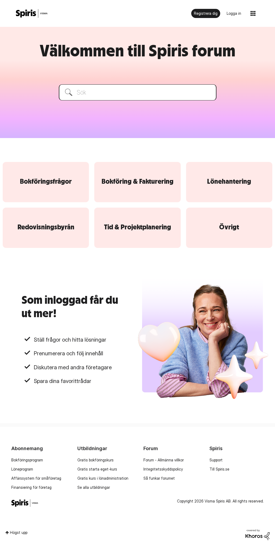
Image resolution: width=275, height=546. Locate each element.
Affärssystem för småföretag (36, 478)
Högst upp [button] (18, 532)
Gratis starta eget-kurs (97, 469)
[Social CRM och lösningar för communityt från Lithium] (257, 535)
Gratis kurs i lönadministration (102, 478)
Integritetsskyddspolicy (163, 469)
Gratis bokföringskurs (95, 460)
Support (216, 460)
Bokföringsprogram (27, 460)
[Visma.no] (32, 13)
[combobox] (137, 92)
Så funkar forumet (159, 478)
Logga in (234, 13)
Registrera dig (206, 13)
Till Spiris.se (219, 469)
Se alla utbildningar (93, 487)
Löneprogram (22, 469)
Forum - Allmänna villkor (163, 460)
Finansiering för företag (31, 487)
